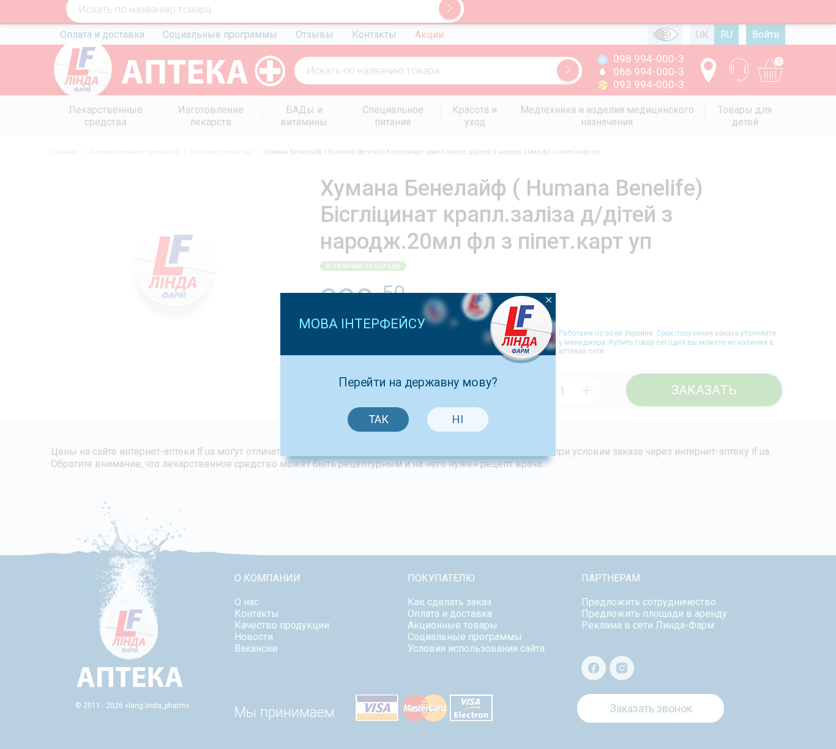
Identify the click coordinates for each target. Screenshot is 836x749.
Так (378, 419)
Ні (457, 419)
